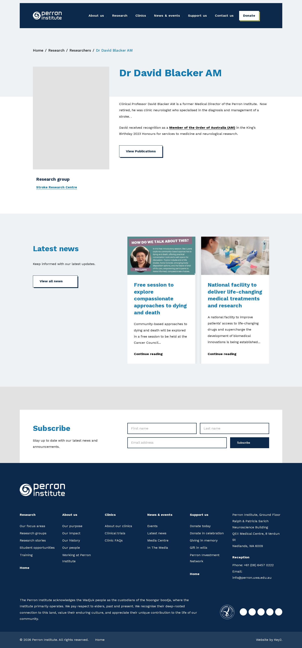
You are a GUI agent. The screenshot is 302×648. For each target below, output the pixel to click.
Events (152, 526)
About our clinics (118, 526)
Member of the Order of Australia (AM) (202, 128)
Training (26, 555)
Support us (197, 15)
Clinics (140, 15)
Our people (71, 548)
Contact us (224, 15)
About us (96, 15)
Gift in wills (198, 548)
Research (119, 15)
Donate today (200, 526)
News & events (167, 15)
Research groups (33, 533)
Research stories (33, 540)
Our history (71, 540)
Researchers (80, 50)
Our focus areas (32, 526)
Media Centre (157, 540)
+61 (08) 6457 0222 (253, 565)
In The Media (157, 548)
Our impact (71, 533)
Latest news (156, 533)
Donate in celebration (207, 533)
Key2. (278, 640)
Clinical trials (115, 533)
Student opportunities (37, 548)
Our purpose (72, 526)
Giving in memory (204, 540)
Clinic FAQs (114, 540)
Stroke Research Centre (56, 187)
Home (38, 50)
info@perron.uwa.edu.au (252, 574)
